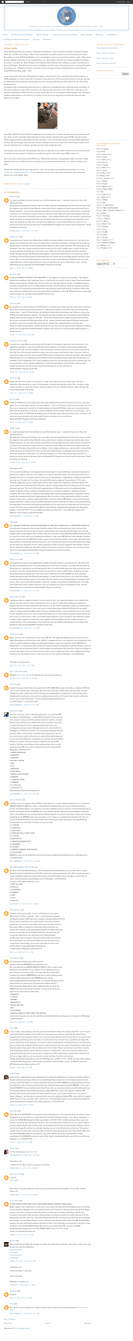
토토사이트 (14, 1180)
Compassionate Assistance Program (64, 34)
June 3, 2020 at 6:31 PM (21, 1067)
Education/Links (42, 34)
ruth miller (13, 1111)
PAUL (12, 522)
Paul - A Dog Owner (17, 671)
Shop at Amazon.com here (106, 53)
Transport (36, 39)
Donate (5, 34)
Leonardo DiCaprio (16, 340)
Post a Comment (9, 1319)
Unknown (13, 274)
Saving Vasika (10, 48)
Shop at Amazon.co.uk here (106, 63)
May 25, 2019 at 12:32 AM (22, 665)
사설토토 (13, 1177)
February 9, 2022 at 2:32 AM (24, 1194)
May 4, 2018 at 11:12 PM (21, 268)
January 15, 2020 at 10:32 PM (24, 904)
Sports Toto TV (15, 1174)
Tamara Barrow (15, 910)
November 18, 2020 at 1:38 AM (24, 1155)
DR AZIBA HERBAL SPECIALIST (22, 867)
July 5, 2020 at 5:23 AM (21, 1142)
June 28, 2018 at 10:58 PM (22, 372)
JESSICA (13, 196)
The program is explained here (107, 48)
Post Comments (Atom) (22, 1328)
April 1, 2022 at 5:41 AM (21, 1234)
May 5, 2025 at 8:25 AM (21, 1298)
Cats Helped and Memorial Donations (16, 39)
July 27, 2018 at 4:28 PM (21, 393)
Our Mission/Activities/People (22, 34)
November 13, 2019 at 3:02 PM (24, 794)
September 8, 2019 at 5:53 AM (24, 705)
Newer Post (8, 1323)
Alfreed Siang (14, 634)
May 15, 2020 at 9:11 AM (21, 952)
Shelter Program (86, 34)
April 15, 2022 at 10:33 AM (23, 1261)
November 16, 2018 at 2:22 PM (24, 553)
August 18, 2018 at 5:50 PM (23, 462)
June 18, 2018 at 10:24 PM (22, 334)
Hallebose (13, 1291)
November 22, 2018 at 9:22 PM (24, 590)
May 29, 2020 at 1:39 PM (21, 1022)
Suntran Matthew (16, 799)
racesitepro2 (14, 1252)
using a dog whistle (24, 675)
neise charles (14, 1200)
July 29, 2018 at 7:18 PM (21, 422)
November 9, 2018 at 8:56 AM (24, 516)
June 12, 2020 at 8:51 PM (21, 1105)
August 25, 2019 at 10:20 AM (23, 678)
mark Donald (14, 710)
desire (12, 1028)
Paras (11, 1303)
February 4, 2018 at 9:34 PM (23, 231)
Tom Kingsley (15, 958)
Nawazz (12, 1148)
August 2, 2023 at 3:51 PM (22, 1285)
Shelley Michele (15, 596)
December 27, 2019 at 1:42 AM (24, 861)
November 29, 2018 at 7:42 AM (24, 628)
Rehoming (99, 34)
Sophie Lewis (14, 236)
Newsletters (47, 39)
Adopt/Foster (111, 34)
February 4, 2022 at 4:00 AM (24, 1168)
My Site (12, 1240)
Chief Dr (13, 1073)
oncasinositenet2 (16, 1255)
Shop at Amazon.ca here (105, 58)
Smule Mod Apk (31, 1152)
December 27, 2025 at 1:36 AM (24, 1313)
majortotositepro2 (16, 1249)
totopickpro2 (14, 1257)
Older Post (87, 1323)
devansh (13, 399)
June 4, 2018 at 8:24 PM (21, 297)
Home (48, 1323)
